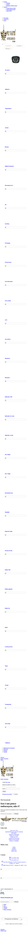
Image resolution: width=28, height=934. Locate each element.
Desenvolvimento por (7, 897)
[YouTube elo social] (7, 15)
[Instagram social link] (5, 15)
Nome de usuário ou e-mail (9, 784)
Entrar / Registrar (7, 909)
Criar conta (7, 782)
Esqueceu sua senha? (7, 794)
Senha (4, 788)
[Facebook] (6, 824)
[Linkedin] (10, 824)
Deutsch (8, 3)
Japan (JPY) (9, 10)
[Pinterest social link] (9, 15)
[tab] (9, 45)
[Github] (14, 824)
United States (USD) (11, 8)
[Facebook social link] (1, 15)
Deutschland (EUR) (10, 9)
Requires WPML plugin (11, 5)
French (7, 4)
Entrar (4, 791)
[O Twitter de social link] (3, 15)
